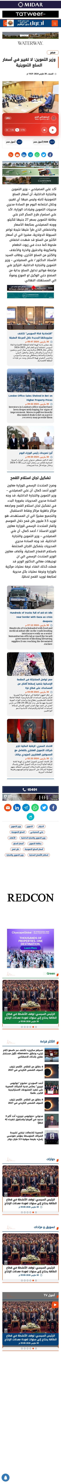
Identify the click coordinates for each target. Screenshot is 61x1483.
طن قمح (15, 849)
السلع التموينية (18, 832)
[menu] (55, 23)
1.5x (12, 130)
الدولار (41, 826)
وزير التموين (16, 826)
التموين (30, 826)
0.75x (23, 130)
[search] (6, 23)
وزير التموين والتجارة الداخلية (33, 838)
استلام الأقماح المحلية (38, 855)
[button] (36, 1027)
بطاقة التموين (35, 843)
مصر (52, 52)
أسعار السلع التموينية (34, 849)
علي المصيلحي (36, 832)
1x (17, 130)
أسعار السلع (18, 843)
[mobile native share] (30, 816)
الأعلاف (12, 838)
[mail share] (17, 154)
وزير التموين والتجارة (15, 855)
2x (7, 130)
